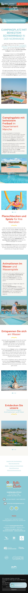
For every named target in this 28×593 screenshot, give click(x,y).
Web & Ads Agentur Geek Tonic (14, 529)
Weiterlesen (8, 424)
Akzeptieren (14, 589)
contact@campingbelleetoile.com (15, 503)
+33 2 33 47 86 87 (10, 499)
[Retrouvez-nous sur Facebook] (12, 508)
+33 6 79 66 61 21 (20, 499)
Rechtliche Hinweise (8, 530)
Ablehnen (8, 586)
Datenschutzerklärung (19, 530)
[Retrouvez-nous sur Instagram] (16, 508)
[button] (12, 212)
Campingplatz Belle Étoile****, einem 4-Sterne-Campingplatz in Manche (14, 46)
